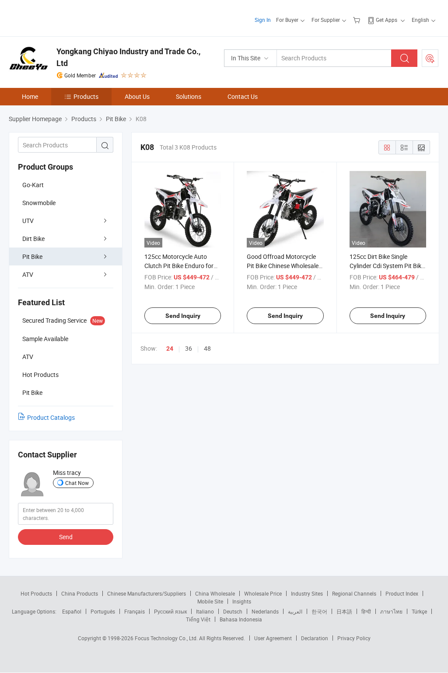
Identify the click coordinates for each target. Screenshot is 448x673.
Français (134, 611)
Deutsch (232, 611)
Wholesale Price (263, 593)
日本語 (344, 611)
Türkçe (419, 611)
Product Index (401, 593)
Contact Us (243, 96)
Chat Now (77, 482)
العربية (295, 611)
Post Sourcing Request (430, 58)
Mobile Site (210, 601)
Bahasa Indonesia (241, 619)
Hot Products (36, 593)
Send (66, 537)
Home (30, 96)
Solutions (188, 96)
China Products (79, 593)
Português (103, 611)
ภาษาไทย (391, 611)
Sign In (263, 19)
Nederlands (265, 611)
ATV (27, 274)
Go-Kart (33, 185)
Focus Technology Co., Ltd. (167, 638)
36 (188, 348)
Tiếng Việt (198, 619)
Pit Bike (32, 256)
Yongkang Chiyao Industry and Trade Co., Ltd (128, 57)
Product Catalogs (51, 417)
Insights (241, 601)
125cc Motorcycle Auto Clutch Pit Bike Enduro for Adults (179, 265)
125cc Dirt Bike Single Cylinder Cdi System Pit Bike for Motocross (387, 265)
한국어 (319, 611)
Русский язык (170, 611)
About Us (137, 96)
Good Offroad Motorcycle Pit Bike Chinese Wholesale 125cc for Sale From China (282, 265)
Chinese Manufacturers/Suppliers (146, 593)
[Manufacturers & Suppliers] (65, 17)
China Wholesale (215, 593)
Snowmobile (39, 203)
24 (169, 348)
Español (71, 611)
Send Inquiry (182, 315)
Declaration (314, 638)
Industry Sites (307, 593)
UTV (28, 220)
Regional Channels (354, 593)
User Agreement (273, 638)
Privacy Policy (354, 638)
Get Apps (386, 19)
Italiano (205, 611)
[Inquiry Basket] (357, 19)
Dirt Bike (33, 238)
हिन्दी (366, 611)
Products (86, 96)
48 (207, 348)
